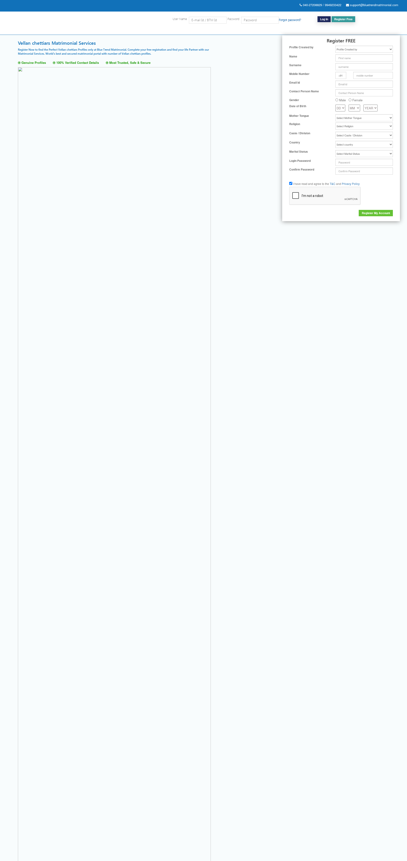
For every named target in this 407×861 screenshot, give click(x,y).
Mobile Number (299, 74)
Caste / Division (299, 133)
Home (257, 30)
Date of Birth (297, 106)
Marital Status (298, 152)
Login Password (300, 161)
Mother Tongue (299, 116)
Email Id (294, 83)
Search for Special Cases (312, 30)
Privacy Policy (351, 184)
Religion (294, 124)
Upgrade (370, 30)
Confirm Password (301, 169)
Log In (324, 19)
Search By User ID (347, 30)
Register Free (343, 19)
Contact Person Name (304, 91)
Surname (295, 65)
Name (293, 56)
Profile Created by (301, 47)
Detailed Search (277, 30)
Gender (294, 100)
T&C (332, 184)
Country (294, 142)
